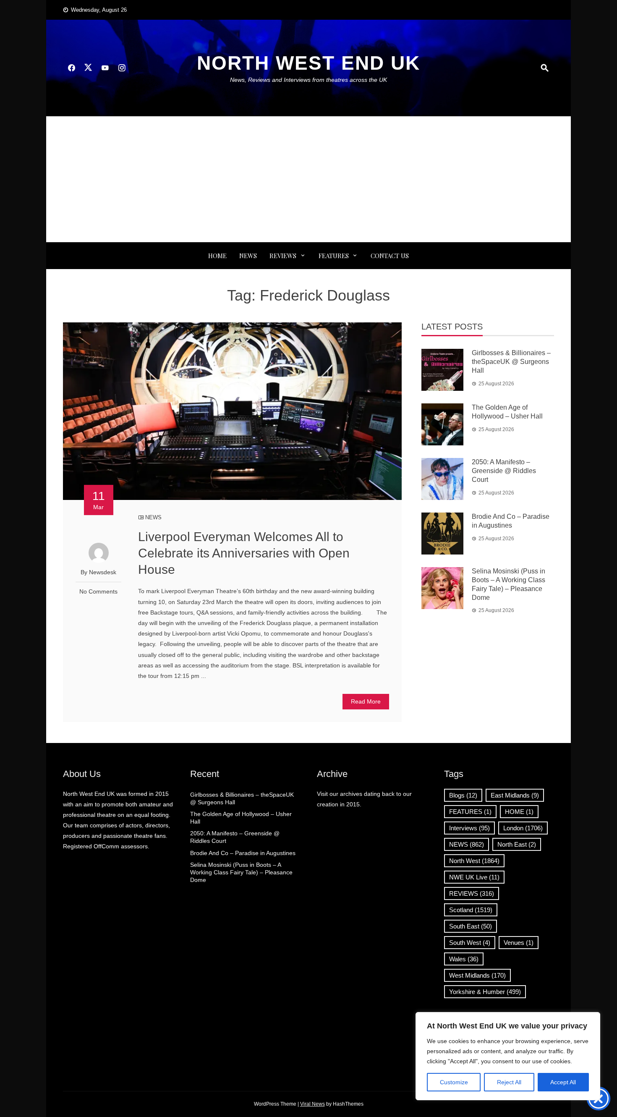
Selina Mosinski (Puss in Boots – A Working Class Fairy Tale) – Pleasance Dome (241, 872)
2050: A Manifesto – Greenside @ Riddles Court (504, 470)
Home (217, 255)
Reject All (509, 1082)
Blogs (463, 795)
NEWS (248, 255)
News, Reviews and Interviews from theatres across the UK (308, 79)
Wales (463, 959)
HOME (519, 811)
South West (469, 942)
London (523, 828)
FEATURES (334, 255)
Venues (518, 942)
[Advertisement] (308, 179)
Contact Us (390, 255)
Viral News (312, 1104)
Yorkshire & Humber (485, 991)
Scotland (470, 909)
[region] (508, 1056)
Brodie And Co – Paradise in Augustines (242, 853)
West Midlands (477, 975)
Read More (366, 701)
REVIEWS (282, 255)
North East (516, 844)
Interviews (469, 828)
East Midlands (515, 795)
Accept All (563, 1082)
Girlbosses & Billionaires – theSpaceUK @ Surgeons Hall (511, 361)
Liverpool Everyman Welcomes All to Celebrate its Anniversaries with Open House (244, 553)
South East (470, 926)
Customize (454, 1082)
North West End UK (308, 63)
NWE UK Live (474, 877)
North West (474, 860)
